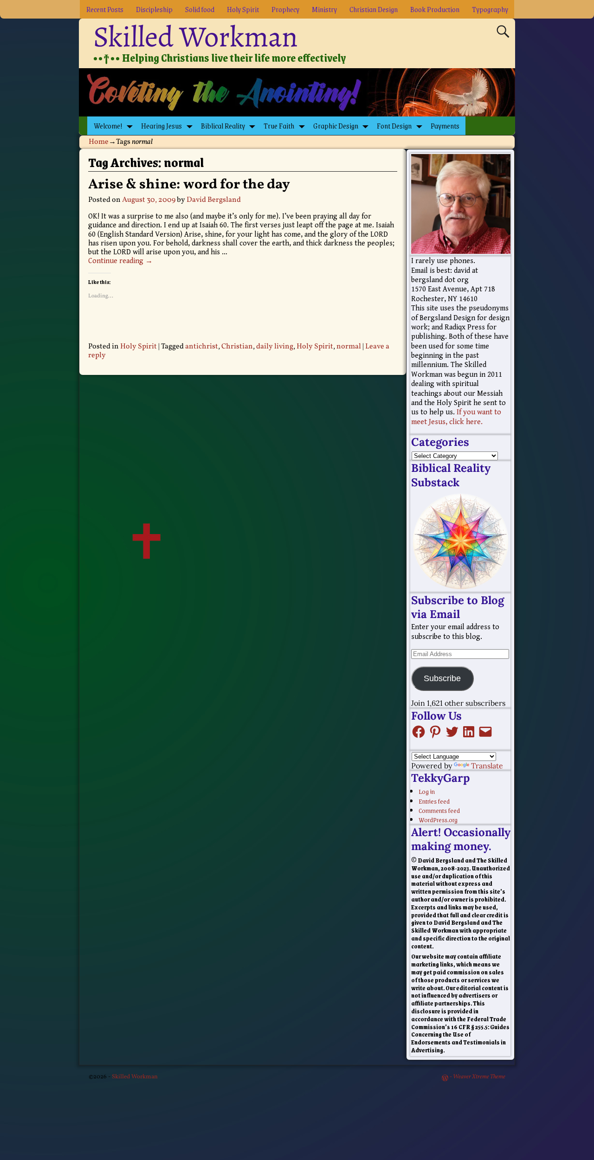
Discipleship (154, 9)
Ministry (324, 9)
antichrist (201, 347)
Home (99, 142)
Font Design (394, 125)
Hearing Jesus (161, 125)
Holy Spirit (243, 9)
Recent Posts (104, 9)
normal (348, 347)
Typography (490, 9)
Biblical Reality (223, 125)
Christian (237, 347)
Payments (445, 125)
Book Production (434, 9)
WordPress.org (438, 819)
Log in (427, 791)
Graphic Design (335, 125)
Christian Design (373, 9)
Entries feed (434, 800)
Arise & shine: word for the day (189, 184)
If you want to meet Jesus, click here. (456, 417)
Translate (487, 765)
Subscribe (442, 678)
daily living (274, 347)
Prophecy (285, 9)
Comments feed (439, 810)
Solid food (199, 9)
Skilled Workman (195, 37)
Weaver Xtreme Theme (479, 1077)
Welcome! (108, 125)
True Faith (279, 125)
